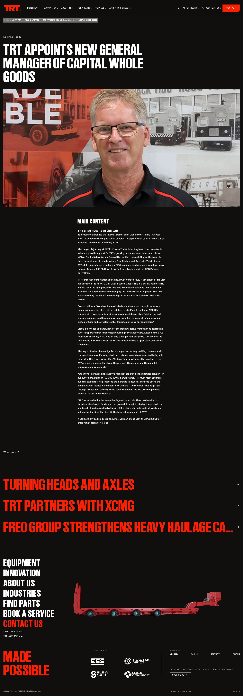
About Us (19, 583)
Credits (236, 691)
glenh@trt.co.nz (99, 423)
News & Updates (32, 20)
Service (99, 8)
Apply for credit (13, 632)
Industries (22, 593)
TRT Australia (13, 636)
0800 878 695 (213, 8)
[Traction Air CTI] (138, 661)
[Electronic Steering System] (105, 661)
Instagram (215, 654)
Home (6, 20)
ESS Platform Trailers (107, 269)
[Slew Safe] (105, 674)
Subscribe (180, 675)
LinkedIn (174, 654)
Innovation (50, 8)
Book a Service (29, 613)
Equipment (33, 8)
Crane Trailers (127, 269)
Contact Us (23, 623)
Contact (231, 8)
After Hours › (191, 8)
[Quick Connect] (138, 674)
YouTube (236, 654)
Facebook (194, 654)
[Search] (178, 8)
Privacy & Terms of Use (181, 691)
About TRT (67, 8)
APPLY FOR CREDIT (119, 8)
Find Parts (84, 8)
